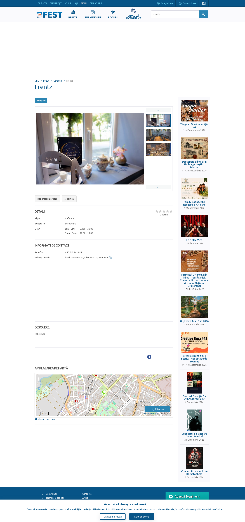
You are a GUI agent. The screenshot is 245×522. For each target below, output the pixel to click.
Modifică (69, 198)
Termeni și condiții (55, 498)
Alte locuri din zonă (45, 419)
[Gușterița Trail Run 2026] (194, 307)
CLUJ (68, 3)
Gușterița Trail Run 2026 (194, 321)
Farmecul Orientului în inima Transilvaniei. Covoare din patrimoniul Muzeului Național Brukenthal (194, 280)
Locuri (46, 81)
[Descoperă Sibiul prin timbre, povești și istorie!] (194, 148)
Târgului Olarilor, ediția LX (194, 125)
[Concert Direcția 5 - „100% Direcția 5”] (194, 383)
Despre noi (51, 494)
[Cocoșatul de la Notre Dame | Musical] (194, 420)
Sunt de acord (141, 516)
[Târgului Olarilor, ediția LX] (194, 110)
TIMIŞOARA (95, 3)
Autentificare (189, 3)
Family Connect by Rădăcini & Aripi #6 (194, 203)
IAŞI (76, 3)
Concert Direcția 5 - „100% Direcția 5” (194, 397)
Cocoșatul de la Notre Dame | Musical (194, 435)
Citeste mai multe (113, 516)
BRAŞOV (42, 3)
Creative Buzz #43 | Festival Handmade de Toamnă (194, 359)
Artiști (85, 498)
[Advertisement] (122, 49)
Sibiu (37, 81)
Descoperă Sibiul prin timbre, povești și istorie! (194, 164)
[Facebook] (149, 357)
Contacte (87, 494)
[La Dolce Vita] (194, 226)
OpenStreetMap (151, 413)
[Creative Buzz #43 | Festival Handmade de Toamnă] (194, 342)
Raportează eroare (47, 198)
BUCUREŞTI (56, 3)
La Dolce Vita (194, 240)
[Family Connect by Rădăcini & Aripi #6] (194, 188)
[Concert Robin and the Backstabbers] (194, 458)
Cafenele (57, 81)
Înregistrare (167, 3)
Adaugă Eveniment (187, 496)
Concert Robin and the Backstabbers (194, 472)
